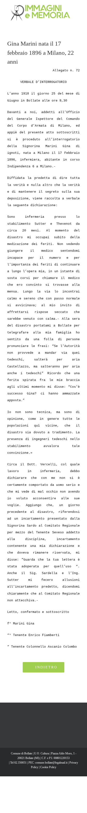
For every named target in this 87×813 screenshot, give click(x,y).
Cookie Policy (48, 767)
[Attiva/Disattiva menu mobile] (78, 7)
